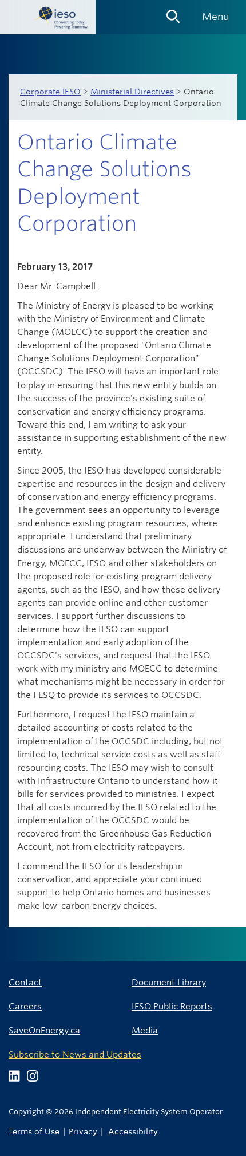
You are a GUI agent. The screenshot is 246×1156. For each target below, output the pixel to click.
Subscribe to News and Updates (75, 1054)
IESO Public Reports (172, 1006)
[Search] (173, 12)
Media (145, 1030)
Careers (25, 1006)
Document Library (169, 982)
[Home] (48, 17)
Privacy (83, 1131)
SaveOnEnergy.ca (44, 1030)
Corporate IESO (50, 91)
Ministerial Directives (132, 91)
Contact (25, 982)
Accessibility (133, 1131)
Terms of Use (34, 1131)
